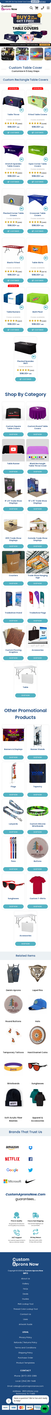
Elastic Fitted (13, 262)
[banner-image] (25, 13)
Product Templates (25, 1362)
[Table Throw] (13, 101)
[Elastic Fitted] (13, 249)
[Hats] (37, 1004)
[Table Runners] (13, 298)
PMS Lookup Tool (25, 1304)
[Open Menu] (48, 8)
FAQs (25, 1288)
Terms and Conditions (25, 1347)
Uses (25, 1319)
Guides (25, 1299)
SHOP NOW (13, 434)
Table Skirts (37, 262)
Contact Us (25, 1314)
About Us (25, 1278)
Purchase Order (25, 1357)
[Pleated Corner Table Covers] (13, 200)
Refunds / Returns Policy (25, 1342)
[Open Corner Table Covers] (37, 150)
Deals (25, 1293)
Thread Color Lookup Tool (25, 1309)
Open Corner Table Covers (38, 165)
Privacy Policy (25, 1337)
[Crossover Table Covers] (37, 200)
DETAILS (43, 2)
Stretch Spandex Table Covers (13, 165)
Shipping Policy (25, 1352)
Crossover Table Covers (38, 214)
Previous (3, 54)
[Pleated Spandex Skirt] (25, 348)
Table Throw (13, 114)
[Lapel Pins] (37, 973)
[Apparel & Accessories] (37, 1097)
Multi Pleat (37, 312)
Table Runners (13, 312)
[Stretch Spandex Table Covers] (13, 150)
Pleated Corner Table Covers (13, 214)
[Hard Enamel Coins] (37, 1035)
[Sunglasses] (37, 1066)
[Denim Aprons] (13, 973)
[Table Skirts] (37, 249)
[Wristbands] (13, 1066)
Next (48, 54)
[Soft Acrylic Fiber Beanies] (13, 1097)
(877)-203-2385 (29, 1375)
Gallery (25, 1283)
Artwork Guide (25, 1324)
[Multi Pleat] (37, 298)
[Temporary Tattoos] (13, 1035)
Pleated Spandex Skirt (25, 362)
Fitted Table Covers (37, 114)
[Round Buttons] (13, 1004)
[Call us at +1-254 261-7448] (42, 8)
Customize (14, 132)
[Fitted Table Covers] (37, 101)
